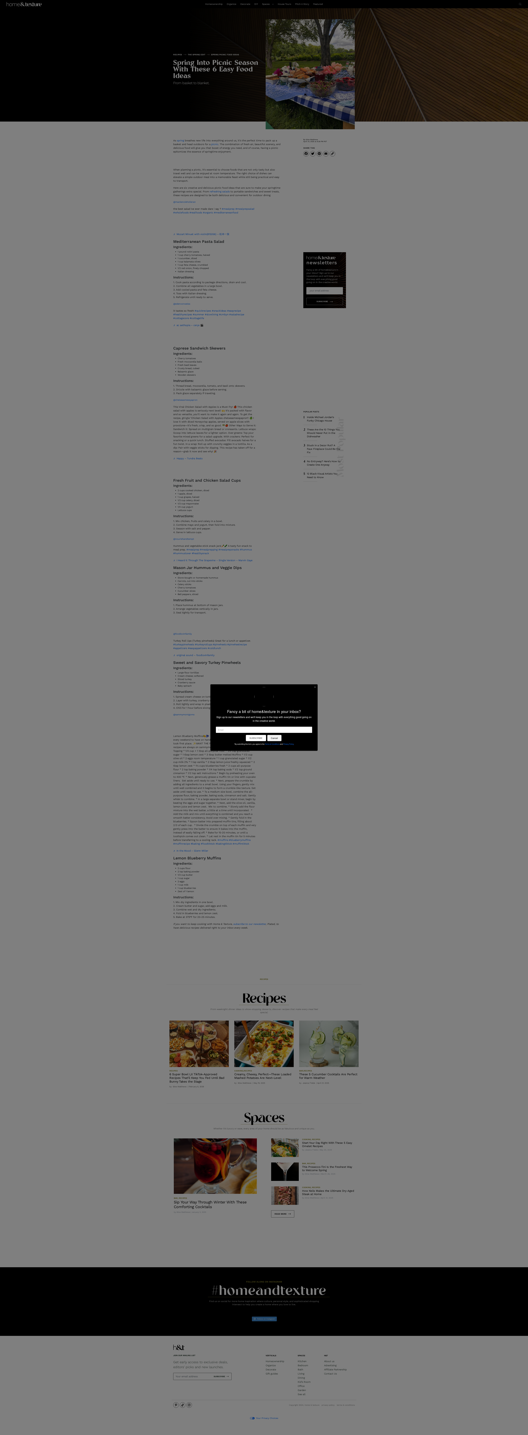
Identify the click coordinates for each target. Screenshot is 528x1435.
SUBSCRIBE (255, 738)
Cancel (274, 738)
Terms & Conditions (272, 744)
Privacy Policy (288, 744)
